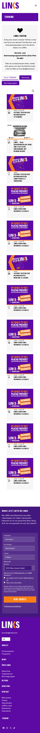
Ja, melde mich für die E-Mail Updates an (20, 579)
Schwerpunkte (8, 651)
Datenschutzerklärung (13, 606)
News (4, 659)
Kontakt (5, 692)
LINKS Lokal (7, 706)
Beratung (6, 686)
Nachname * (8, 544)
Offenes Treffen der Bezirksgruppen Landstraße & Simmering (22, 177)
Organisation (7, 674)
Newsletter (6, 708)
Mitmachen (6, 698)
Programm (6, 654)
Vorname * (7, 535)
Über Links (6, 665)
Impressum (6, 711)
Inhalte (5, 645)
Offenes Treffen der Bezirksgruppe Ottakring (22, 114)
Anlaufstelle (7, 703)
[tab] (10, 77)
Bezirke (5, 680)
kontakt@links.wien (9, 633)
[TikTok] (14, 728)
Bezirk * (6, 564)
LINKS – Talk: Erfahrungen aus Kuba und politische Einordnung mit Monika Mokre (23, 146)
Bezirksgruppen (8, 676)
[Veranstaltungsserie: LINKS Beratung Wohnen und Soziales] (23, 241)
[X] (10, 728)
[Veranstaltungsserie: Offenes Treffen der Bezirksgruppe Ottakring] (23, 110)
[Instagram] (7, 728)
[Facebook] (3, 728)
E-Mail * (6, 553)
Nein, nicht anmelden (14, 583)
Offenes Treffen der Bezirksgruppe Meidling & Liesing (22, 275)
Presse (4, 700)
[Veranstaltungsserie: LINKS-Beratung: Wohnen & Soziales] (23, 207)
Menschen (6, 671)
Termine (5, 718)
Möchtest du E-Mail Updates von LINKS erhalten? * (18, 574)
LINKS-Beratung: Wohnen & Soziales (21, 210)
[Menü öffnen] (36, 5)
